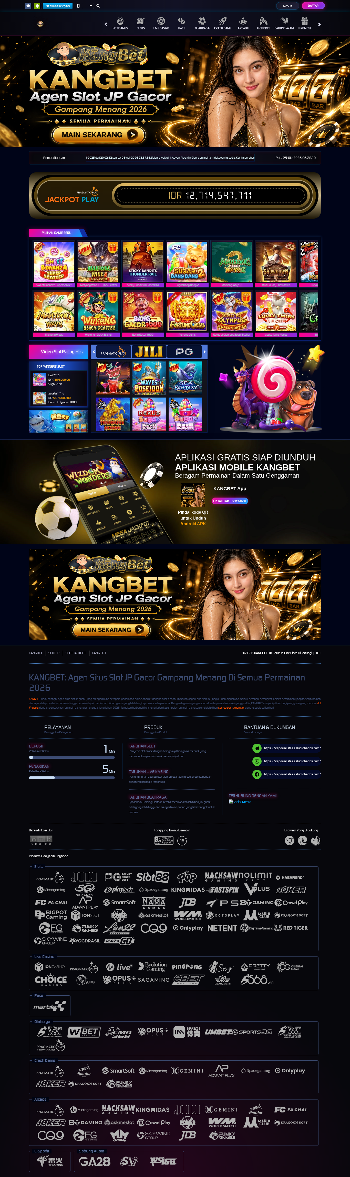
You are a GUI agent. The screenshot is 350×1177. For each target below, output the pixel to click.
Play (90, 200)
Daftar (313, 5)
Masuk (287, 6)
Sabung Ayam (284, 28)
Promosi (304, 28)
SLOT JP (53, 653)
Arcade (243, 28)
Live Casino (161, 28)
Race (181, 28)
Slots (141, 28)
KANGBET (35, 653)
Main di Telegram (60, 6)
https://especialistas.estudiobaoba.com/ (292, 748)
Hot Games (120, 28)
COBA (116, 373)
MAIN (57, 261)
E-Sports (263, 28)
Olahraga (202, 28)
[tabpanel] (175, 91)
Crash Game (222, 28)
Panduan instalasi (229, 501)
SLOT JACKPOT (76, 653)
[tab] (113, 351)
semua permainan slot (231, 707)
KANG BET (99, 653)
